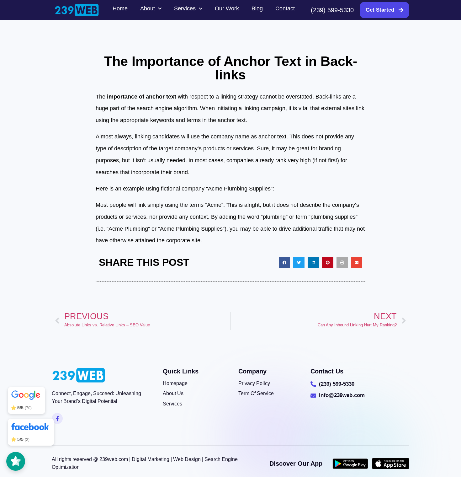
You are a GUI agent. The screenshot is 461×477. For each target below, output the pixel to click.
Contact (285, 8)
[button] (284, 262)
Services (185, 8)
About (147, 8)
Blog (257, 8)
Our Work (227, 8)
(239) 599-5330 (332, 10)
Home (120, 8)
